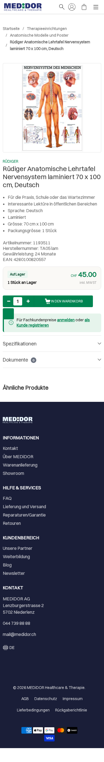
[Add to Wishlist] (8, 313)
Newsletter (14, 573)
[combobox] (8, 647)
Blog (7, 565)
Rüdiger (10, 161)
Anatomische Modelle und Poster (39, 35)
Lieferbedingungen (33, 710)
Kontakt (10, 448)
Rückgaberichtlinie (71, 710)
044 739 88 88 (16, 623)
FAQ (7, 498)
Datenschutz (45, 698)
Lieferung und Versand (24, 506)
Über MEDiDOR (18, 456)
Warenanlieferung (20, 465)
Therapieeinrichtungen (47, 28)
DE (11, 647)
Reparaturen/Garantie (24, 515)
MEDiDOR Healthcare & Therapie (56, 687)
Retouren (12, 523)
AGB (25, 698)
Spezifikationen (20, 343)
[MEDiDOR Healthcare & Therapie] (28, 7)
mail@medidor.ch (19, 634)
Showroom (13, 473)
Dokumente (18, 360)
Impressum (73, 698)
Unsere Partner (17, 548)
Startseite (11, 28)
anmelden (66, 319)
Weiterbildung (16, 556)
